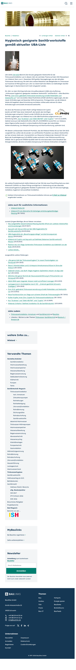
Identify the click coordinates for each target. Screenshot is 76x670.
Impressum (25, 638)
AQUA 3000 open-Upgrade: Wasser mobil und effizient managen (31, 281)
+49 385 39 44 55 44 (15, 615)
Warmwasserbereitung (18, 365)
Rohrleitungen (18, 400)
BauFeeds (57, 611)
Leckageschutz (12, 466)
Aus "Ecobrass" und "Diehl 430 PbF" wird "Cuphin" (36, 119)
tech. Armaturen (19, 395)
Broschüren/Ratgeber (15, 502)
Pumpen (13, 383)
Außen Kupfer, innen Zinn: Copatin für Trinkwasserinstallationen (31, 297)
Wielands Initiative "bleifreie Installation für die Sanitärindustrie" (31, 303)
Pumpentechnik (16, 445)
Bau (39, 598)
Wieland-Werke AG (17, 208)
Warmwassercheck (14, 469)
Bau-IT (40, 611)
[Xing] (28, 625)
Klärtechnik (14, 380)
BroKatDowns (59, 608)
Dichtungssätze (18, 412)
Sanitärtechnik (44, 314)
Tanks (12, 386)
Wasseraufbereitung (17, 371)
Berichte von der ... (13, 511)
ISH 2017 (13, 493)
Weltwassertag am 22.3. (15, 478)
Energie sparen (59, 601)
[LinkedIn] (25, 625)
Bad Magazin (12, 508)
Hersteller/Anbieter (14, 359)
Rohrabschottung (19, 415)
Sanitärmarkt (12, 484)
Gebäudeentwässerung (18, 377)
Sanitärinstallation (16, 362)
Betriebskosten (12, 481)
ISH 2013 (16, 75)
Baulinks (7, 36)
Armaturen (32, 314)
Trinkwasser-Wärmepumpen (20, 424)
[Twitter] (18, 625)
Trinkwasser (39, 317)
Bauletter (10, 561)
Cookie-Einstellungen (28, 644)
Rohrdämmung (18, 409)
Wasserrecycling (16, 439)
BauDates (57, 604)
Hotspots (57, 598)
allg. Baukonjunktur (17, 490)
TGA (39, 604)
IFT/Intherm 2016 (16, 496)
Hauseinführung (13, 463)
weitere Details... (14, 250)
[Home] (20, 595)
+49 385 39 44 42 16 (15, 618)
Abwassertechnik (16, 436)
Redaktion (16, 36)
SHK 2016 (13, 499)
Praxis (40, 608)
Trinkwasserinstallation (19, 314)
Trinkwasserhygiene (14, 472)
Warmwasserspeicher (18, 368)
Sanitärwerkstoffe (19, 418)
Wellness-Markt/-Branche (19, 487)
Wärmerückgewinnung (15, 451)
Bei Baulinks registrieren (15, 535)
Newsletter (9, 638)
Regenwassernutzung (18, 374)
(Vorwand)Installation (21, 406)
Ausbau (41, 601)
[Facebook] (22, 625)
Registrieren (9, 644)
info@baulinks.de (14, 620)
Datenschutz (25, 641)
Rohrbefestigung (19, 403)
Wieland (11, 340)
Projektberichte (12, 505)
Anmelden (8, 641)
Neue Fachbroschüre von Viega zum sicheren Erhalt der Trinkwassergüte (34, 294)
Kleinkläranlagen (16, 442)
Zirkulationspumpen (20, 397)
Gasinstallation (15, 448)
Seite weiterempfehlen (15, 540)
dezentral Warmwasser (18, 421)
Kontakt (8, 648)
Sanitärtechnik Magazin (16, 389)
